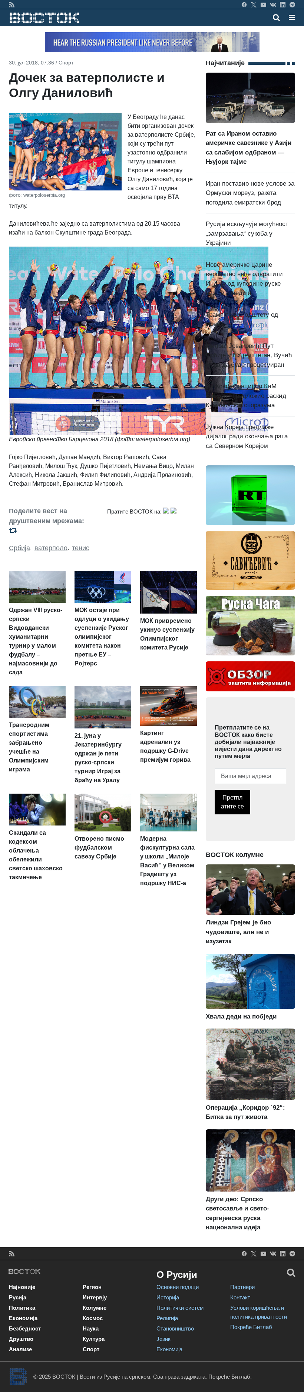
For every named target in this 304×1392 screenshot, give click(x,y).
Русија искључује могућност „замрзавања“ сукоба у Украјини (247, 233)
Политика (22, 1308)
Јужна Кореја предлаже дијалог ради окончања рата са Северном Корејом (247, 436)
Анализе (20, 1349)
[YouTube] (263, 4)
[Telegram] (292, 4)
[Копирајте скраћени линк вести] (53, 530)
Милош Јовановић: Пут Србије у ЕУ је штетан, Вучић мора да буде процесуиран (249, 355)
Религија (167, 1318)
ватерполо (50, 548)
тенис (80, 548)
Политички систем (180, 1308)
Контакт (240, 1297)
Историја (167, 1297)
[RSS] (11, 4)
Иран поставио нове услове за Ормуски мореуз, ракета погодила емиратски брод (250, 193)
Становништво (175, 1328)
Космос (93, 1318)
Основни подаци (177, 1287)
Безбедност (25, 1328)
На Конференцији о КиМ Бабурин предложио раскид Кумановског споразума (246, 396)
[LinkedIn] (282, 4)
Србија (19, 548)
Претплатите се (232, 802)
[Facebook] (244, 4)
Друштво (21, 1339)
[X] (254, 4)
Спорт (66, 63)
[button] (292, 17)
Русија (17, 1297)
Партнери (242, 1287)
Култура (94, 1339)
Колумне (94, 1308)
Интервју (95, 1297)
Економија (23, 1318)
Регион (92, 1287)
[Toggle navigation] (289, 17)
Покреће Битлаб (251, 1327)
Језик (163, 1339)
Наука (91, 1328)
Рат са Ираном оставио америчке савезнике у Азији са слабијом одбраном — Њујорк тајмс (248, 148)
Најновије (22, 1287)
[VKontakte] (273, 4)
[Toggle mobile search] (276, 17)
